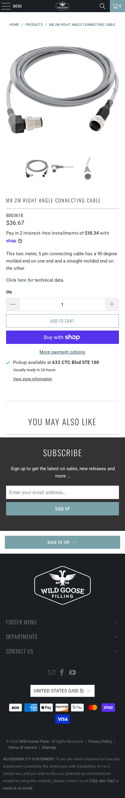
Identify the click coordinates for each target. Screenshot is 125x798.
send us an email (17, 788)
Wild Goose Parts (34, 741)
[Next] (114, 90)
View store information (32, 379)
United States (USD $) (59, 691)
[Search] (102, 6)
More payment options (62, 352)
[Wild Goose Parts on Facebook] (62, 673)
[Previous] (10, 90)
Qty (9, 292)
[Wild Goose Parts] (62, 6)
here (22, 280)
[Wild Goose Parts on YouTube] (72, 673)
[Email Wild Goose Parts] (51, 673)
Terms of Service (22, 747)
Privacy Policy (100, 741)
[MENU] (2, 6)
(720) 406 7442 (102, 781)
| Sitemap (46, 747)
